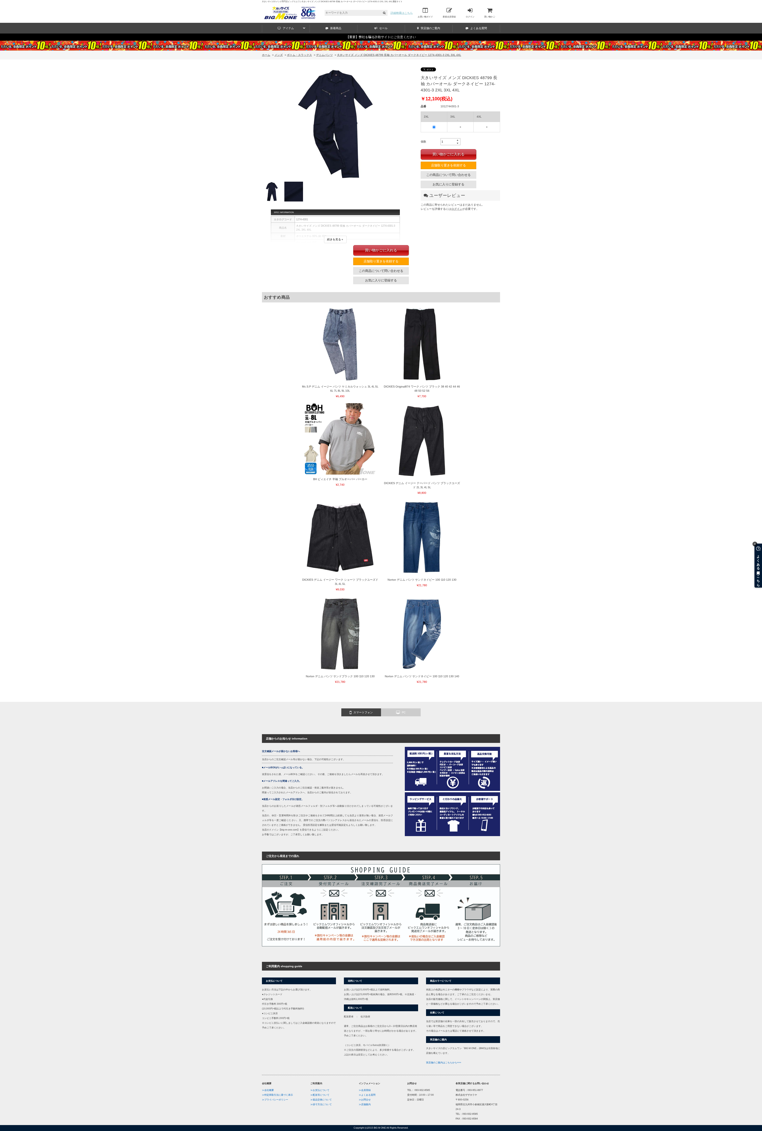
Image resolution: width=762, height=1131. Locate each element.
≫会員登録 (365, 1090)
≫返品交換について (321, 1099)
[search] (384, 13)
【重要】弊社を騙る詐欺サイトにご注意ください (381, 37)
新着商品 (335, 28)
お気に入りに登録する (448, 184)
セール (383, 28)
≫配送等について (319, 1095)
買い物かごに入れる (448, 154)
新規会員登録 (449, 16)
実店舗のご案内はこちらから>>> (443, 1062)
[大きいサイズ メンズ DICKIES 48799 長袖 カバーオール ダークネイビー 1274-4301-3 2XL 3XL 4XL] (335, 124)
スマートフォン (363, 712)
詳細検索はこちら (402, 12)
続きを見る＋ (335, 239)
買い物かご (489, 16)
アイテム (288, 28)
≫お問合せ (365, 1099)
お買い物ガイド (425, 16)
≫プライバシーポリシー (275, 1099)
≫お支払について (319, 1090)
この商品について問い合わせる (448, 175)
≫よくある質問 (367, 1095)
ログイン (470, 16)
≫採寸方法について (321, 1104)
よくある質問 (478, 28)
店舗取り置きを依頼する (448, 165)
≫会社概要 (268, 1090)
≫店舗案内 (365, 1104)
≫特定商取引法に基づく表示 (277, 1095)
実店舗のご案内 (430, 28)
